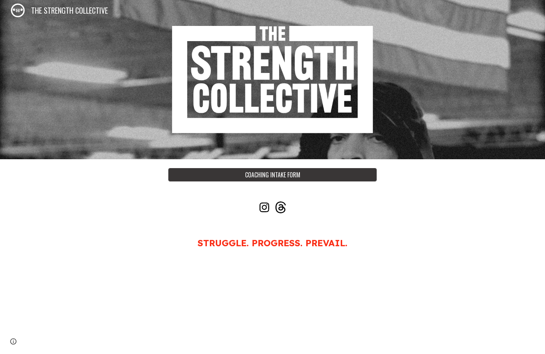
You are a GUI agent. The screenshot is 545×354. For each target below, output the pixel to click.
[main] (272, 243)
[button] (13, 341)
